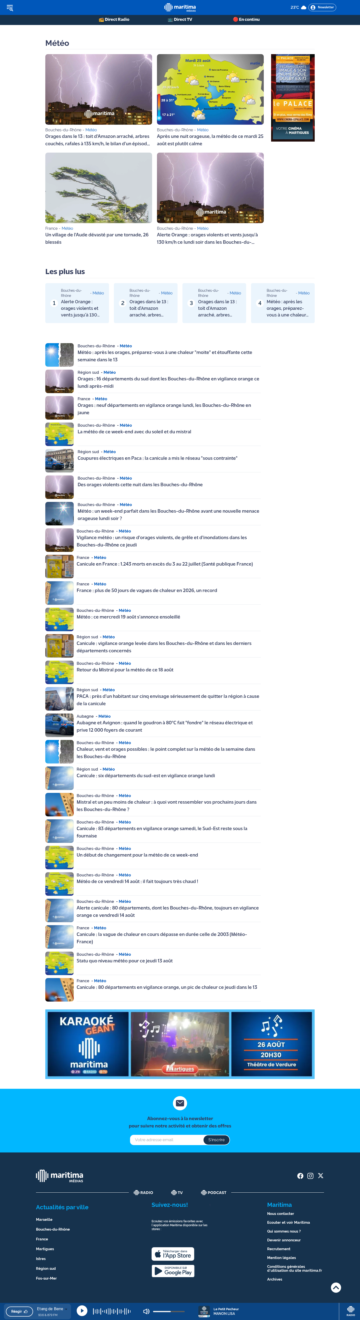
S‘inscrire (216, 1140)
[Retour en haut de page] (336, 1287)
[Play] (82, 1311)
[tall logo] (180, 7)
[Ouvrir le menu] (34, 8)
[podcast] (214, 1193)
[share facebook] (300, 1175)
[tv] (177, 1193)
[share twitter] (320, 1175)
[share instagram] (310, 1175)
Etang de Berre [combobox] (50, 1309)
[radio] (143, 1193)
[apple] (173, 1254)
